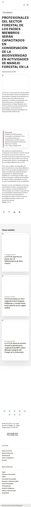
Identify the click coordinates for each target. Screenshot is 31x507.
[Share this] (4, 212)
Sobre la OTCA (7, 451)
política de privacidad (14, 505)
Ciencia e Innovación (8, 474)
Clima (4, 477)
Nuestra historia (7, 453)
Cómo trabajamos (8, 458)
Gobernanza (6, 455)
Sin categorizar (7, 12)
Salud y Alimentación (9, 490)
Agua (3, 472)
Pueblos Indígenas (8, 488)
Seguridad (5, 493)
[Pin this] (20, 212)
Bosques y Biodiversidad (10, 481)
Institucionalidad (7, 483)
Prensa (4, 460)
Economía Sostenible (9, 479)
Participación (6, 486)
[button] (28, 5)
